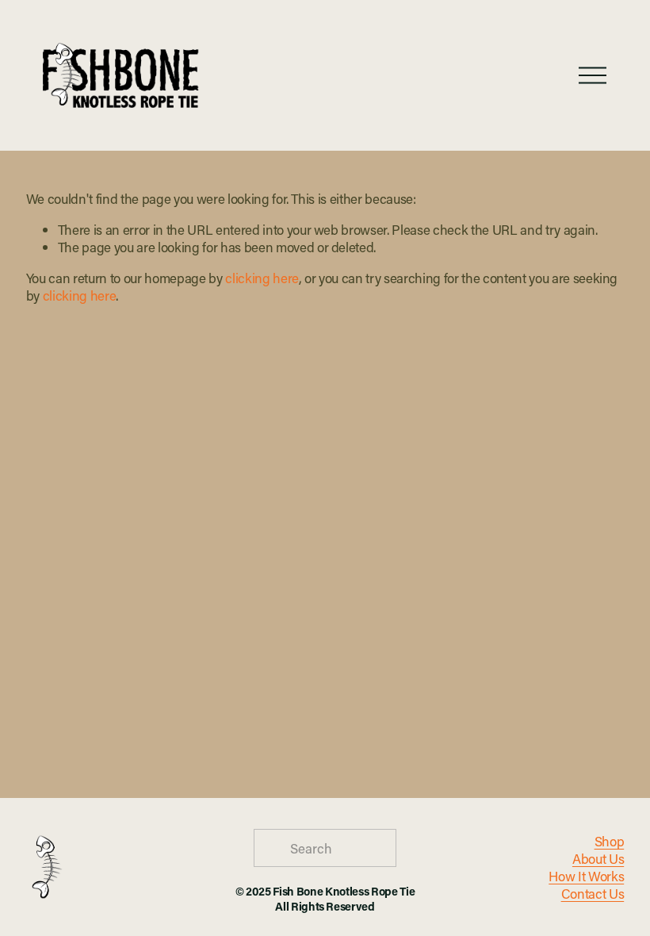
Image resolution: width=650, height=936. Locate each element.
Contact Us (593, 893)
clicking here (262, 277)
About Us (598, 858)
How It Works (586, 875)
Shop (610, 841)
